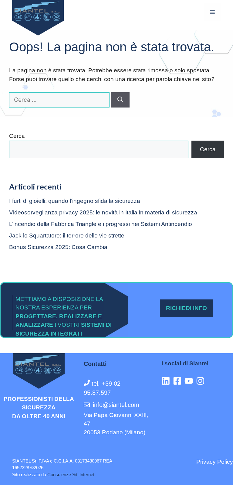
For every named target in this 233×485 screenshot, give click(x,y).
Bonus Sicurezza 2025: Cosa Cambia (58, 247)
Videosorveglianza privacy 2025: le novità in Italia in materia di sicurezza (103, 212)
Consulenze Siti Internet (70, 474)
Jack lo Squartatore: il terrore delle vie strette (66, 235)
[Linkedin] (167, 381)
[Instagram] (202, 381)
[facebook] (178, 381)
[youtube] (190, 381)
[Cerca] (120, 100)
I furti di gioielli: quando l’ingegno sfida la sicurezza (74, 201)
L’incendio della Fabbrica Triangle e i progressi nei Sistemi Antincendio (100, 224)
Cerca (17, 136)
